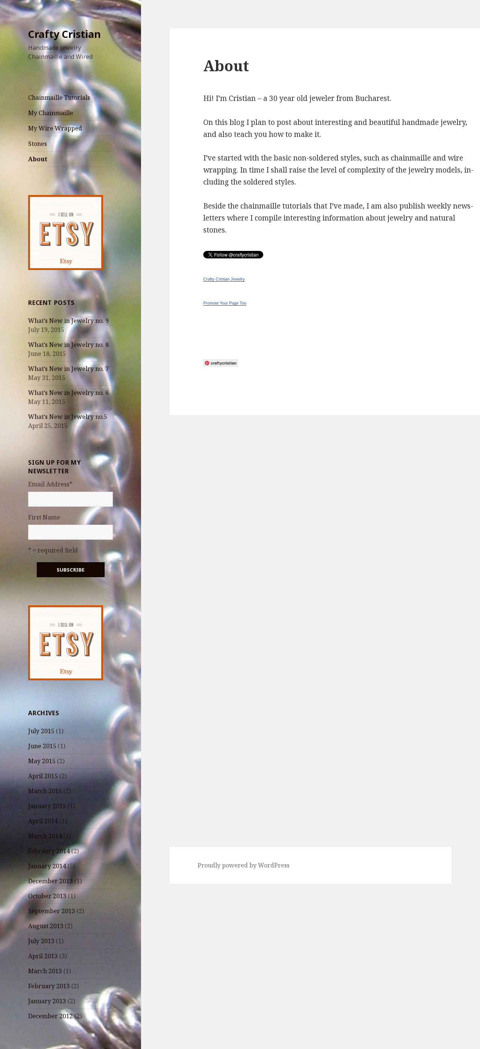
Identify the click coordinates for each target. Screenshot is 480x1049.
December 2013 (50, 881)
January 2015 (47, 806)
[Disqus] (310, 509)
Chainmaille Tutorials (59, 97)
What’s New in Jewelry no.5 (67, 417)
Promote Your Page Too (224, 303)
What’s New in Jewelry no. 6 (68, 393)
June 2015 (42, 746)
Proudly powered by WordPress (244, 865)
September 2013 (51, 911)
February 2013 (49, 986)
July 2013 (41, 941)
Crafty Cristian (64, 34)
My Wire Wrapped (55, 128)
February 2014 (49, 851)
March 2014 (45, 836)
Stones (37, 144)
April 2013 (43, 956)
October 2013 (47, 896)
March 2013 (45, 971)
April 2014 (43, 821)
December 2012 (50, 1016)
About (37, 159)
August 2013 (45, 926)
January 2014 (47, 866)
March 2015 (45, 791)
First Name (44, 517)
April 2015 (43, 776)
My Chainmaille (50, 113)
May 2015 (42, 761)
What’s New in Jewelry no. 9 (68, 321)
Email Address (50, 484)
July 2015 (41, 731)
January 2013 (47, 1001)
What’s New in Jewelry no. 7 (68, 369)
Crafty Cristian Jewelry (224, 279)
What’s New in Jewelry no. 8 (68, 345)
